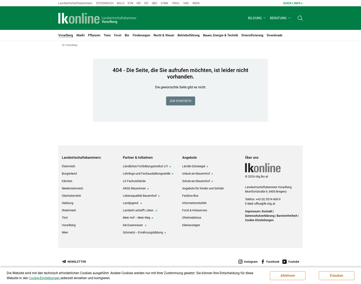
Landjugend (131, 203)
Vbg (186, 3)
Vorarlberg (69, 225)
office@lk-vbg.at (264, 203)
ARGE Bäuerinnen (134, 188)
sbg (154, 3)
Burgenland (69, 173)
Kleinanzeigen (191, 225)
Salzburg (67, 203)
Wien (196, 3)
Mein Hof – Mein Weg (136, 217)
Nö (139, 3)
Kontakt (267, 211)
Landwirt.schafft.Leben (138, 210)
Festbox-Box (190, 195)
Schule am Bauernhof (196, 181)
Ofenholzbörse (191, 217)
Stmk (164, 3)
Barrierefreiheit (287, 215)
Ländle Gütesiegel (193, 166)
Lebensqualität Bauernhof (140, 195)
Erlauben (336, 276)
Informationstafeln (194, 203)
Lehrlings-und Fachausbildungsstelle (146, 173)
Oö (146, 3)
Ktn (130, 3)
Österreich (104, 3)
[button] (257, 18)
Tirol (176, 3)
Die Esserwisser (133, 225)
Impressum (252, 211)
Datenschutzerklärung (260, 215)
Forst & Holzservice (194, 210)
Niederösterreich (72, 188)
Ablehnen (288, 276)
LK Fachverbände (134, 181)
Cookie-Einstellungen (259, 220)
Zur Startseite (181, 101)
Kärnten (67, 181)
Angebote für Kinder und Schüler (203, 188)
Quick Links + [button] (293, 3)
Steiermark (69, 210)
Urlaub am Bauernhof (196, 173)
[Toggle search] (300, 18)
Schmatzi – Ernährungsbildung (143, 232)
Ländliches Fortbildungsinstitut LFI (145, 166)
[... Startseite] (97, 18)
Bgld (120, 3)
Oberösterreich (71, 195)
